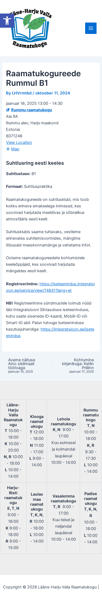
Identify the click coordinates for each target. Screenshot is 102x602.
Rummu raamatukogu (31, 109)
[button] (7, 21)
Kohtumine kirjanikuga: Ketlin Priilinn (78, 366)
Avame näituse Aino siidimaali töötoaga (21, 366)
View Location (19, 142)
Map (12, 149)
